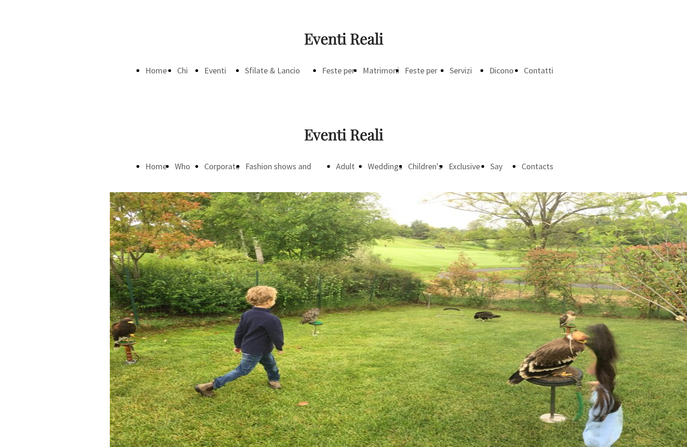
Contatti (538, 70)
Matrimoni (381, 70)
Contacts (537, 166)
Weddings (385, 166)
